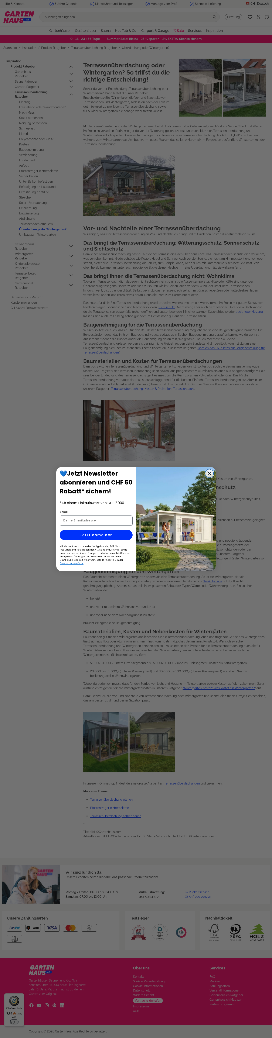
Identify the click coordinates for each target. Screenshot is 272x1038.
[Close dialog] (209, 473)
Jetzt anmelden (96, 534)
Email (64, 512)
